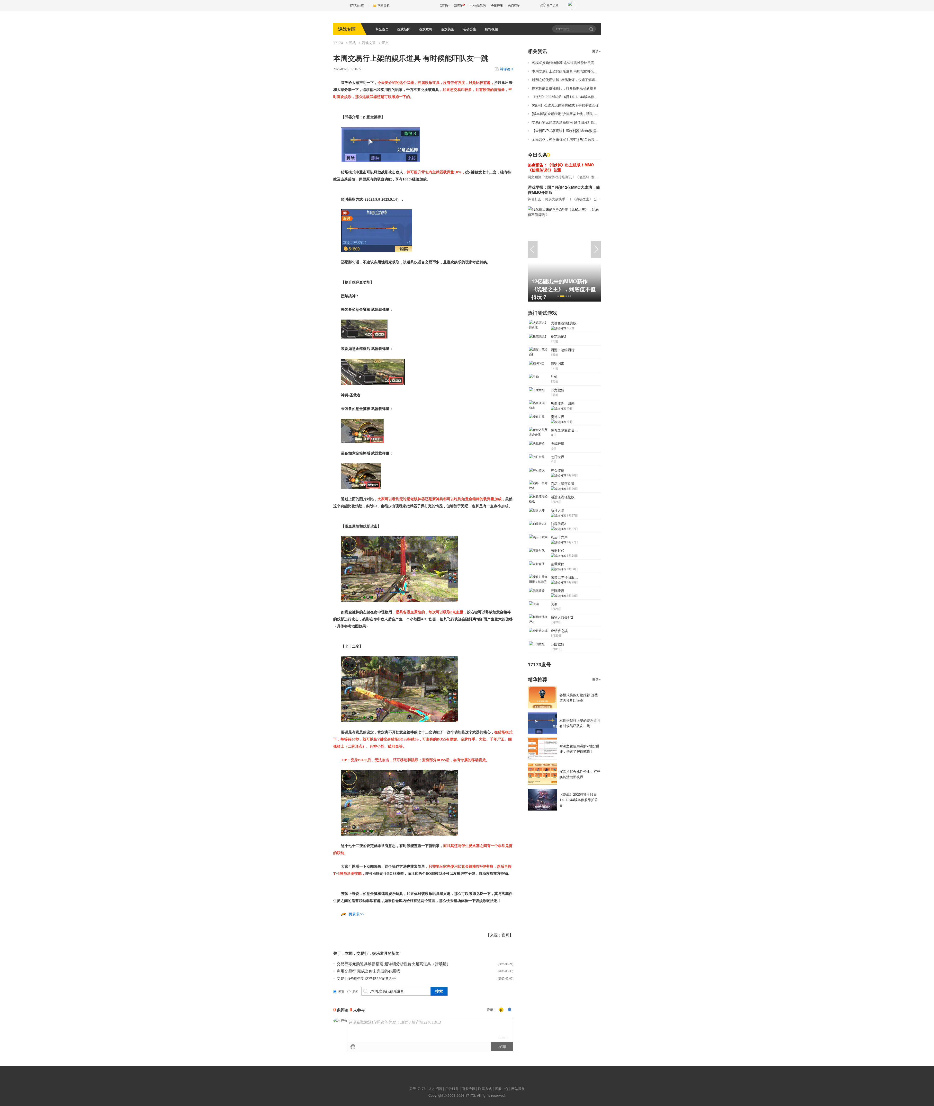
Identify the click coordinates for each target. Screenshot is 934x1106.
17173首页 (357, 5)
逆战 (352, 42)
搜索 (591, 29)
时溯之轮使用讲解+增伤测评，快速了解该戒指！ (568, 79)
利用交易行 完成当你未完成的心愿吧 (368, 971)
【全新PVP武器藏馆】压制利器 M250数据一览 (567, 130)
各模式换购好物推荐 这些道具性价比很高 (563, 62)
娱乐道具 (380, 953)
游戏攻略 (425, 29)
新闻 (355, 991)
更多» (596, 50)
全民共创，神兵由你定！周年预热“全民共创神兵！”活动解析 (577, 139)
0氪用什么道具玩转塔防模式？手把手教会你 (565, 105)
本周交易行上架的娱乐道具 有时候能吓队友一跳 (568, 71)
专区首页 (382, 29)
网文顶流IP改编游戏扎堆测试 (550, 176)
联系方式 (485, 1088)
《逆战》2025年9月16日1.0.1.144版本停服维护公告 (571, 96)
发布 (502, 1046)
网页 (341, 991)
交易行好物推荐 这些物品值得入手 (366, 978)
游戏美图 (447, 29)
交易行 (362, 953)
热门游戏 (552, 5)
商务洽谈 (468, 1088)
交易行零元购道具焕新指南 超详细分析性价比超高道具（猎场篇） (393, 964)
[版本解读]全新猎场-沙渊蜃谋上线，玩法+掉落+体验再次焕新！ (580, 113)
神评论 (506, 69)
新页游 (458, 5)
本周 (349, 953)
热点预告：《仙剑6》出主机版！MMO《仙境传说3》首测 (561, 167)
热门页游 (514, 5)
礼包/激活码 (478, 5)
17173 (338, 42)
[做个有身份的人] (501, 1010)
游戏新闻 (404, 29)
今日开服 (497, 5)
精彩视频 (491, 29)
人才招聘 (435, 1088)
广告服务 (452, 1088)
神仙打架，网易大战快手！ (548, 198)
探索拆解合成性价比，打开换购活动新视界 (564, 88)
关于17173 (417, 1088)
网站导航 (383, 5)
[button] (558, 296)
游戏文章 (369, 42)
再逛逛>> (357, 914)
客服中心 (501, 1088)
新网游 (444, 5)
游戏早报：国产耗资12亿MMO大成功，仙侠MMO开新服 (564, 189)
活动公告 (469, 29)
